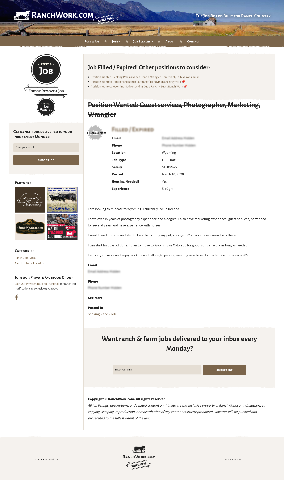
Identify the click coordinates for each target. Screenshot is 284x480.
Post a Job (92, 41)
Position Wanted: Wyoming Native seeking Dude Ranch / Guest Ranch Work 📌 (139, 87)
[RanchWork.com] (139, 457)
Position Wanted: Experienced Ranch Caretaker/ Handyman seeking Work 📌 (138, 82)
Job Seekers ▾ (143, 41)
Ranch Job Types (25, 258)
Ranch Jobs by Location (29, 263)
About (170, 41)
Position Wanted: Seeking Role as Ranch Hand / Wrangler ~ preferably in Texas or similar (145, 77)
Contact (193, 41)
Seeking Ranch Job (102, 314)
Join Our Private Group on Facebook (37, 284)
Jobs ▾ (116, 41)
